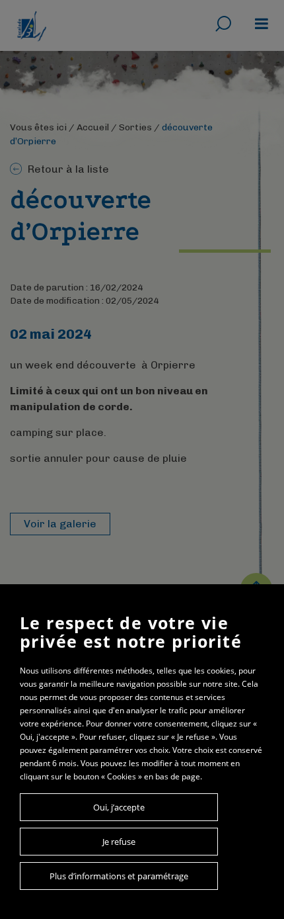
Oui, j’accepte (119, 807)
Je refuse (118, 842)
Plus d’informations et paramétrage (119, 876)
